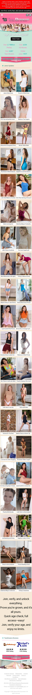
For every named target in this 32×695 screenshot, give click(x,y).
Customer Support (9, 673)
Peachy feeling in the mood (24, 381)
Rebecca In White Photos (23, 355)
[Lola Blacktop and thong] (8, 526)
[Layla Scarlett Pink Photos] (8, 316)
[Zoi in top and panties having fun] (8, 107)
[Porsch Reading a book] (23, 552)
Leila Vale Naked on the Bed (8, 197)
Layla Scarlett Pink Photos (8, 328)
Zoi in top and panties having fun (9, 119)
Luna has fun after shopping (8, 459)
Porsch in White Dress (23, 93)
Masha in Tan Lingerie (23, 119)
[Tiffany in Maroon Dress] (23, 264)
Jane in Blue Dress (8, 93)
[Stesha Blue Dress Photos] (23, 290)
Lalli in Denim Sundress (8, 250)
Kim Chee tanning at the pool (23, 197)
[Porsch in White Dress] (23, 80)
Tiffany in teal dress (24, 590)
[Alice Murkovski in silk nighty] (8, 264)
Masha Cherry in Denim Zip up (24, 433)
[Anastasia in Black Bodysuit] (8, 159)
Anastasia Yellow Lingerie (23, 459)
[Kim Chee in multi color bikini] (8, 368)
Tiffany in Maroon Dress (24, 276)
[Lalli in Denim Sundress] (8, 238)
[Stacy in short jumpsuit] (8, 552)
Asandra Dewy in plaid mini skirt (9, 355)
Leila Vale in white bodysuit (24, 512)
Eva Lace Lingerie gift (23, 250)
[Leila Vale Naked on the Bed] (8, 185)
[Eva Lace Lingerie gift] (23, 238)
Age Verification (22, 678)
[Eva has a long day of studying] (8, 473)
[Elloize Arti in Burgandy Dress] (8, 133)
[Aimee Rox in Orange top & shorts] (23, 316)
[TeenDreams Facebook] (27, 15)
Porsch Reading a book (24, 564)
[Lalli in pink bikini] (23, 395)
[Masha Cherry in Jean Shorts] (8, 290)
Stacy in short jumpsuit (8, 564)
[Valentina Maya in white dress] (8, 578)
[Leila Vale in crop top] (8, 395)
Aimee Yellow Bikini (24, 145)
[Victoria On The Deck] (8, 421)
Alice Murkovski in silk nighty (8, 276)
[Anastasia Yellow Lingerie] (23, 447)
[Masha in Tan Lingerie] (23, 107)
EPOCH (12, 686)
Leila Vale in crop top (8, 407)
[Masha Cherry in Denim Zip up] (23, 421)
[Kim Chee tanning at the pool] (23, 185)
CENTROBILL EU (21, 686)
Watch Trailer (16, 39)
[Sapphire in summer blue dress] (23, 159)
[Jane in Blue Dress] (8, 80)
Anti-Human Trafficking (15, 680)
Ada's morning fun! (8, 224)
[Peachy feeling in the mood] (23, 368)
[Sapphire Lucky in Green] (23, 526)
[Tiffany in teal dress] (23, 578)
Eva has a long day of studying (8, 485)
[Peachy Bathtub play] (8, 499)
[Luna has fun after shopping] (8, 447)
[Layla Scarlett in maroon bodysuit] (23, 473)
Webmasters (18, 673)
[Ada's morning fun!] (8, 211)
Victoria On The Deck (8, 433)
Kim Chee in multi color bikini (8, 381)
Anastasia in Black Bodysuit (8, 171)
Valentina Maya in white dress (8, 590)
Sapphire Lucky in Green (24, 538)
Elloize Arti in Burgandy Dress (8, 145)
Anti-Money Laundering (11, 678)
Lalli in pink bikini (24, 407)
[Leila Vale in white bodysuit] (23, 499)
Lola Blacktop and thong (8, 538)
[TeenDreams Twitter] (30, 15)
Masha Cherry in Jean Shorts (8, 302)
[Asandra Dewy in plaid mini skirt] (8, 342)
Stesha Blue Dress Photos (24, 302)
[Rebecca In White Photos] (23, 342)
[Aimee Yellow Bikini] (23, 133)
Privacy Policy (16, 675)
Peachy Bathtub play (8, 512)
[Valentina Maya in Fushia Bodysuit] (23, 211)
